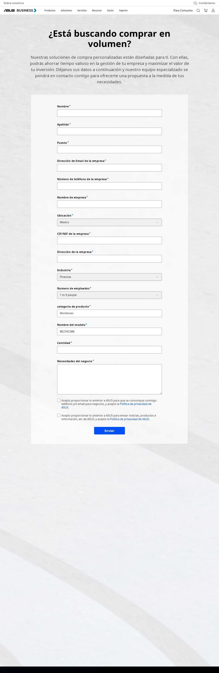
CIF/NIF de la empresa (73, 234)
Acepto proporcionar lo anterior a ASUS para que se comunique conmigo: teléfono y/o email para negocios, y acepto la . (109, 404)
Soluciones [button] (66, 10)
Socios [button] (110, 10)
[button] (198, 10)
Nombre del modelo (71, 325)
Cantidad (63, 343)
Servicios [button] (82, 10)
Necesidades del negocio (74, 361)
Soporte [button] (123, 10)
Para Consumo (183, 10)
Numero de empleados (73, 288)
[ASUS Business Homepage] (20, 10)
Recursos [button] (97, 10)
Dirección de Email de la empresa (81, 161)
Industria (64, 270)
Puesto (62, 143)
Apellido (63, 124)
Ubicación (64, 215)
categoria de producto (73, 306)
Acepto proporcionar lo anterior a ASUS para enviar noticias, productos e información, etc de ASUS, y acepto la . (108, 417)
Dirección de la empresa (74, 252)
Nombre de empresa (71, 197)
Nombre (63, 106)
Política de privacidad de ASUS (129, 419)
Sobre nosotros (14, 3)
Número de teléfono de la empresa (82, 179)
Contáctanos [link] (207, 3)
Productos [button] (49, 10)
